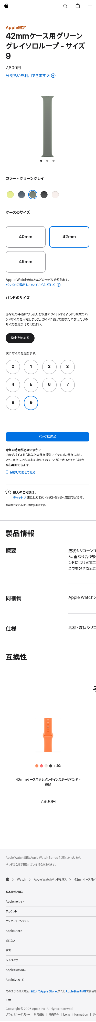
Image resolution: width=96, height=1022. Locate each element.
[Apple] (7, 879)
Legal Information (75, 1014)
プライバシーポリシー (18, 1014)
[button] (65, 6)
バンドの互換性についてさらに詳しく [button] (31, 285)
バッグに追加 (47, 437)
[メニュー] (90, 6)
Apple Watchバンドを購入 (50, 879)
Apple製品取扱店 (76, 991)
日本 (8, 1000)
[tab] (41, 161)
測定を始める (20, 338)
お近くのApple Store (43, 991)
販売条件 (54, 1014)
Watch (21, 879)
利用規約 (39, 1014)
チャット (19, 497)
